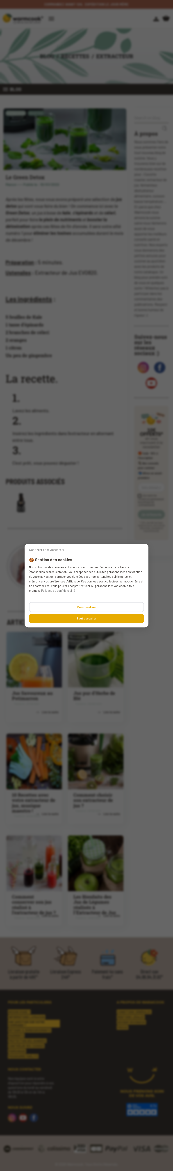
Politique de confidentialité (58, 590)
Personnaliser (86, 607)
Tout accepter (86, 618)
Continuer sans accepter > (47, 549)
